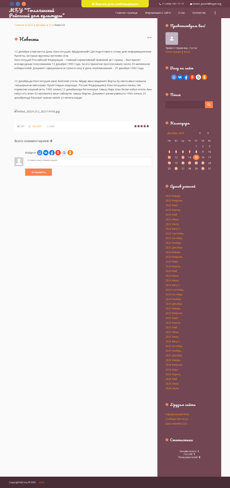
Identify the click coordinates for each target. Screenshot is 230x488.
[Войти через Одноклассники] (70, 152)
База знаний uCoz (176, 423)
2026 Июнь (172, 383)
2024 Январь (173, 252)
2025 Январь (173, 308)
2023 (30, 25)
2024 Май (171, 271)
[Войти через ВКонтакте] (46, 152)
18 (169, 163)
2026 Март (172, 369)
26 (176, 168)
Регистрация (173, 51)
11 (169, 157)
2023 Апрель (173, 209)
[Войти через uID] (39, 152)
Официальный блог (177, 414)
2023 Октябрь (174, 238)
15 (50, 25)
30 (202, 168)
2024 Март (172, 261)
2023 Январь (173, 195)
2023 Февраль (174, 200)
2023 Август (172, 228)
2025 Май (171, 327)
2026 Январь (173, 360)
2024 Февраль (174, 256)
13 (182, 157)
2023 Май (171, 214)
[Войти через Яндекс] (58, 152)
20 (182, 163)
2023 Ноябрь (173, 242)
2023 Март (172, 205)
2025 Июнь (172, 331)
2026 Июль (172, 388)
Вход (187, 51)
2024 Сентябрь (174, 289)
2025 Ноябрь (173, 350)
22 (196, 163)
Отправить (38, 172)
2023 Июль (172, 224)
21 (189, 163)
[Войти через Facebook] (52, 152)
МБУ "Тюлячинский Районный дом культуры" (37, 12)
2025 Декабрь (173, 355)
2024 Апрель (173, 266)
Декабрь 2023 (175, 133)
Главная (19, 25)
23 (202, 163)
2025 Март (172, 317)
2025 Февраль (174, 313)
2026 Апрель (173, 374)
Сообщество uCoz (176, 418)
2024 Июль (172, 280)
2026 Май (171, 378)
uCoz (41, 482)
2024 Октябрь (174, 294)
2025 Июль (172, 336)
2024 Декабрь (173, 303)
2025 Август (172, 341)
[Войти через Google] (64, 152)
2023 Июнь (172, 219)
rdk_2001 (37, 126)
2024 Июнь (172, 275)
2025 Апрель (173, 322)
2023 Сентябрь (174, 233)
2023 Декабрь (173, 247)
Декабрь (41, 25)
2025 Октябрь (174, 346)
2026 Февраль (174, 364)
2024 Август (172, 285)
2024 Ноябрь (173, 299)
